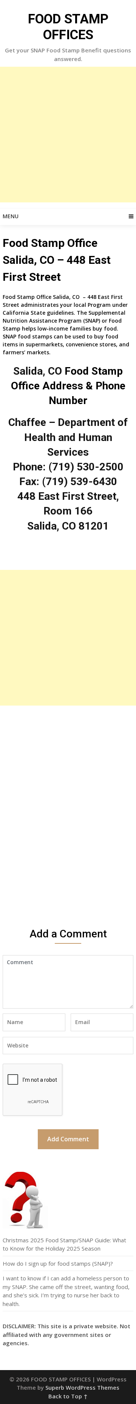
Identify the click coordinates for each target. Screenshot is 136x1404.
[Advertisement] (68, 134)
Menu (11, 216)
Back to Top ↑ (68, 1396)
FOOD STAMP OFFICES (68, 27)
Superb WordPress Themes (82, 1387)
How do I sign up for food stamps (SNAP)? (58, 1263)
